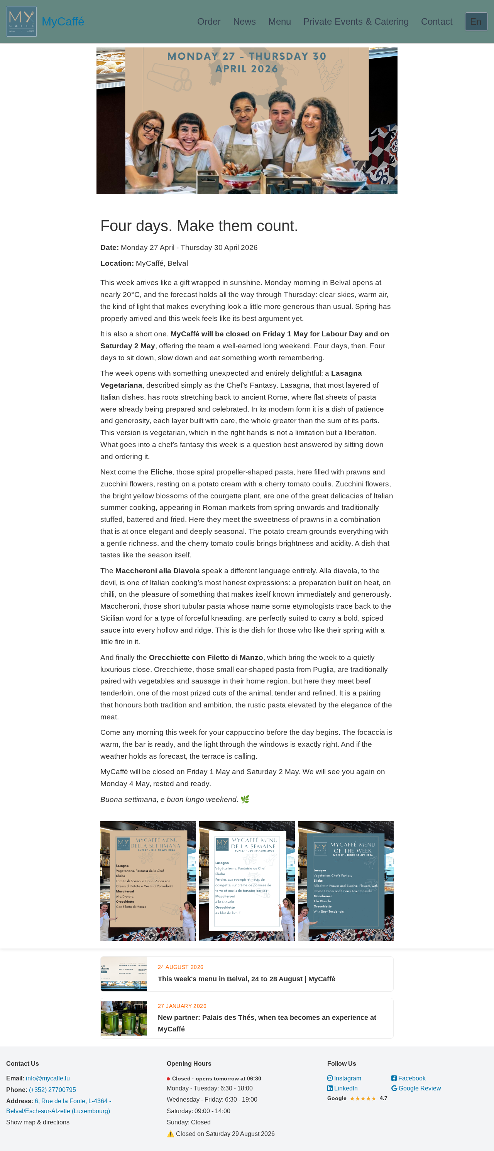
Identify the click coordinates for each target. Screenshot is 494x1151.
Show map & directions (37, 1122)
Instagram (347, 1078)
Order (209, 21)
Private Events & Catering (356, 21)
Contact (437, 21)
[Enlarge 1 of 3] (186, 831)
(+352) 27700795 (52, 1090)
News (244, 21)
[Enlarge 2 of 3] (285, 831)
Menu (279, 21)
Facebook (411, 1078)
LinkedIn (345, 1088)
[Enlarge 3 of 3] (383, 831)
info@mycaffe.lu (48, 1078)
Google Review (419, 1088)
